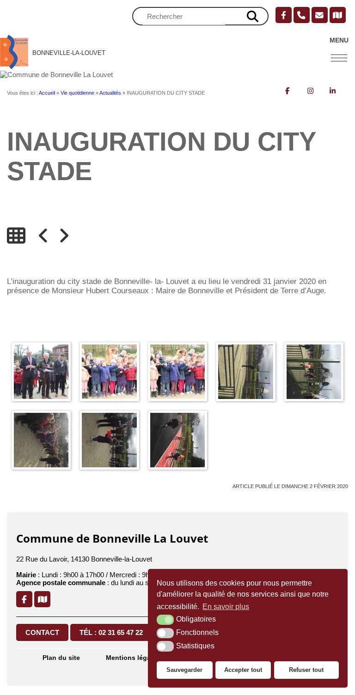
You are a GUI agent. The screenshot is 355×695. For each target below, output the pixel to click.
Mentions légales (133, 657)
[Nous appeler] (302, 15)
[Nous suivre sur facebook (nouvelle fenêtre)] (283, 15)
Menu (339, 40)
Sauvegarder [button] (184, 669)
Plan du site (61, 657)
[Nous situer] (338, 15)
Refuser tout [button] (306, 669)
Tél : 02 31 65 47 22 (111, 632)
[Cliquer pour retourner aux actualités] (16, 235)
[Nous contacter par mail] (320, 15)
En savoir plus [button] (225, 606)
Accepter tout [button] (243, 669)
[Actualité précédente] (43, 235)
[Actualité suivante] (64, 235)
